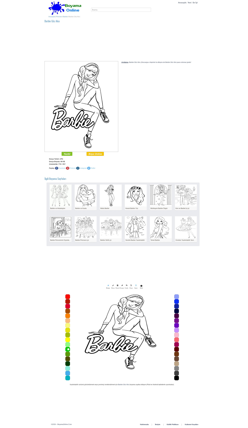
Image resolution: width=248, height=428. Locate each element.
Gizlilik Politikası (173, 424)
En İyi (195, 3)
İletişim (157, 424)
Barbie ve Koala (81, 208)
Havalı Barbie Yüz (131, 208)
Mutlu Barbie (104, 208)
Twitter (93, 168)
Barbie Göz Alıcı (123, 384)
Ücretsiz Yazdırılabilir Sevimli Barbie (188, 240)
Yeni (189, 3)
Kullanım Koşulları (191, 424)
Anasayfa (182, 3)
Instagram (83, 168)
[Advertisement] (122, 43)
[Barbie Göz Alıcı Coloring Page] (81, 106)
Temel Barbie (155, 240)
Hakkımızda (144, 424)
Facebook (62, 168)
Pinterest (73, 168)
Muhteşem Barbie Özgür (159, 208)
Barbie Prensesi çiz (82, 240)
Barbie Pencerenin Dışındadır (60, 240)
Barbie (65, 17)
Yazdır (67, 154)
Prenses (59, 17)
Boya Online (95, 154)
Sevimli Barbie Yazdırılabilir (135, 240)
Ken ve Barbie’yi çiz (182, 208)
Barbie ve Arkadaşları (57, 208)
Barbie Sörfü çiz (105, 240)
